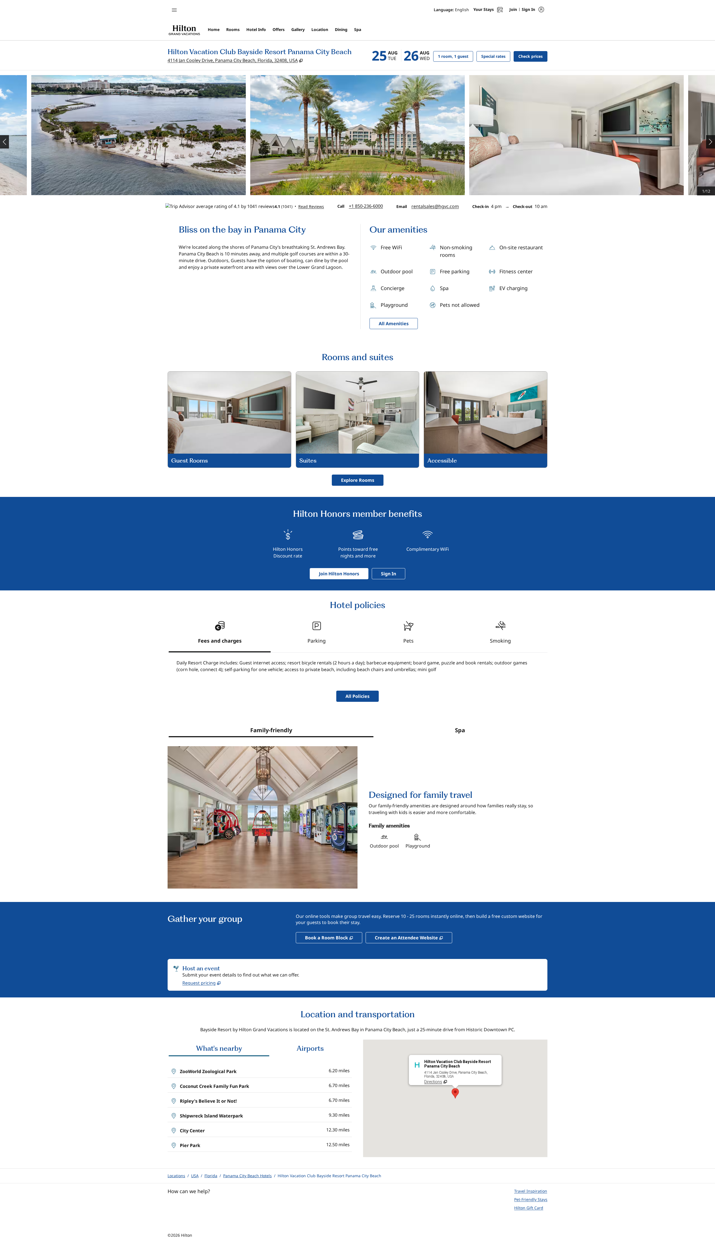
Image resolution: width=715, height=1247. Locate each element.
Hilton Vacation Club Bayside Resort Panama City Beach (329, 1175)
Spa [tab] (460, 730)
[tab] (220, 634)
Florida (210, 1175)
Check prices (532, 56)
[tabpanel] (357, 668)
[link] (366, 206)
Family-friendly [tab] (271, 730)
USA (195, 1175)
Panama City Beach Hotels (247, 1175)
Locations (176, 1175)
